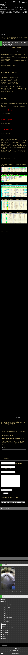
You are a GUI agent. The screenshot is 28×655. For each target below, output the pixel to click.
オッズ (9, 47)
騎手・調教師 (6, 621)
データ (5, 609)
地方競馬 (5, 619)
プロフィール (5, 634)
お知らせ (4, 624)
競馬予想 (14, 47)
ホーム (3, 599)
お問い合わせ (5, 630)
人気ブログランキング (6, 638)
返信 (4, 447)
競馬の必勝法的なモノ (8, 603)
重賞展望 (19, 47)
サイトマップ (4, 645)
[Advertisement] (14, 24)
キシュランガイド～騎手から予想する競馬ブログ (13, 431)
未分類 (3, 626)
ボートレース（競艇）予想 (7, 627)
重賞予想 (5, 615)
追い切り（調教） (7, 607)
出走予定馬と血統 (7, 605)
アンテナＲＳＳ (5, 632)
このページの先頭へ (15, 653)
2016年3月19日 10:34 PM (8, 435)
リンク (3, 636)
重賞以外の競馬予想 (8, 617)
